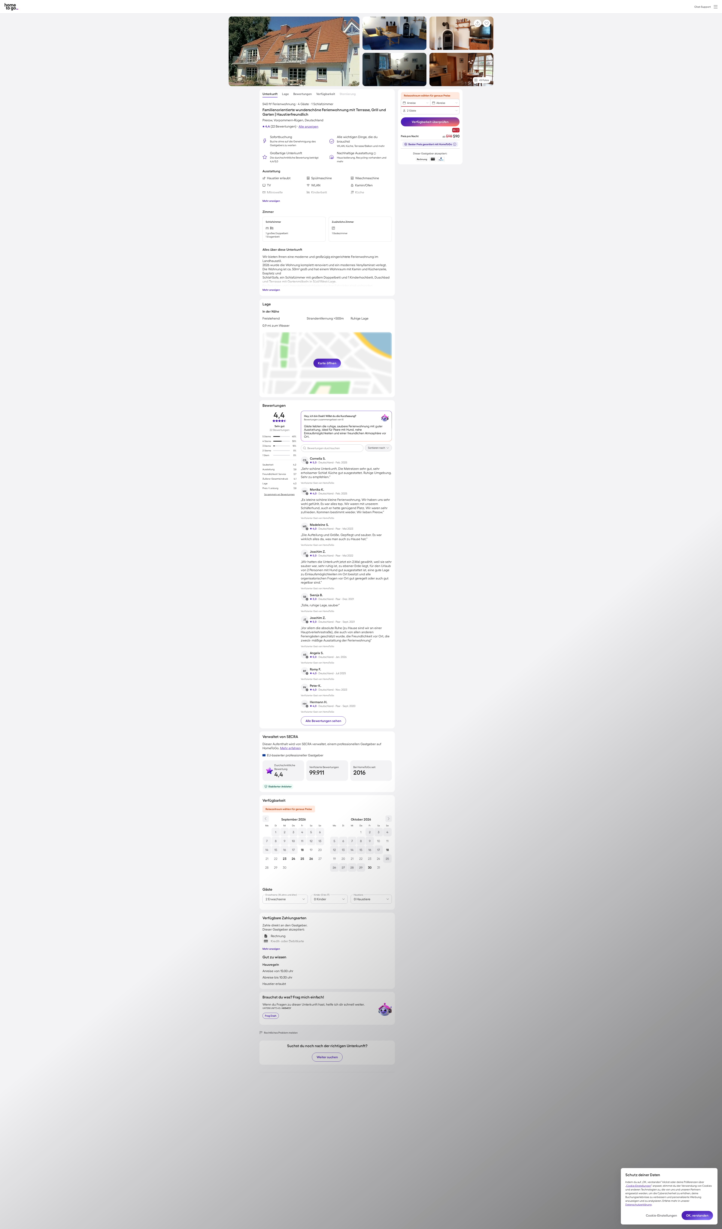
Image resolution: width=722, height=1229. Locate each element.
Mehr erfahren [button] (290, 748)
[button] (715, 7)
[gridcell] (276, 832)
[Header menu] (715, 7)
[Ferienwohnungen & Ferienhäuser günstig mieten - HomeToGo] (11, 7)
